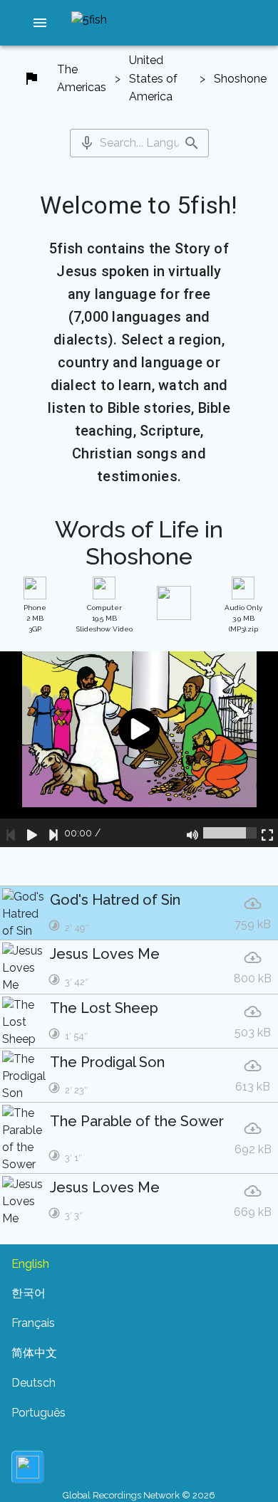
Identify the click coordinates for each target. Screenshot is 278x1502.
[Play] (32, 833)
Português (38, 1412)
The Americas (81, 79)
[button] (40, 22)
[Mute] (192, 833)
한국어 (28, 1293)
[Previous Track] (10, 833)
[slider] (230, 833)
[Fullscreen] (267, 833)
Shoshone (240, 78)
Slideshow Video (104, 618)
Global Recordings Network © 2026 (139, 1495)
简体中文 (34, 1353)
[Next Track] (53, 833)
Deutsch (33, 1383)
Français (33, 1323)
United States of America (153, 78)
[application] (139, 749)
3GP (35, 618)
